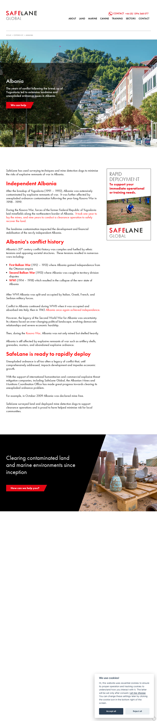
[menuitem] (72, 19)
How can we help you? (25, 488)
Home (8, 35)
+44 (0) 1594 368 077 (137, 13)
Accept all (111, 711)
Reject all (137, 711)
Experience (18, 35)
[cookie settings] (154, 718)
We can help (18, 105)
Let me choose (138, 693)
